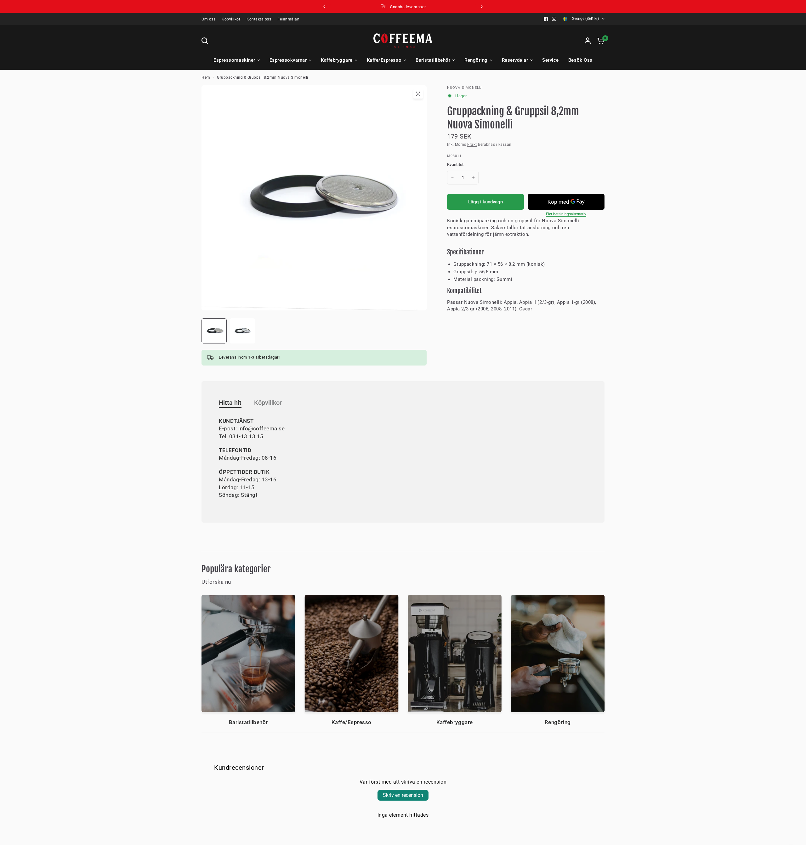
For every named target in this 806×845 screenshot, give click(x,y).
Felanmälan (288, 19)
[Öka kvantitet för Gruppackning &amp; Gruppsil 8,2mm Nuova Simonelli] (473, 177)
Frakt (472, 144)
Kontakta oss (259, 19)
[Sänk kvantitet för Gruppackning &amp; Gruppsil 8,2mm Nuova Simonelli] (452, 177)
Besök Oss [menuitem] (580, 60)
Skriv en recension (403, 795)
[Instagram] (554, 19)
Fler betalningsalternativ (566, 214)
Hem (206, 77)
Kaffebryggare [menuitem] (337, 60)
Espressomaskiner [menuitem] (234, 60)
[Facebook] (546, 19)
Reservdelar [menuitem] (515, 60)
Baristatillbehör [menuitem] (433, 60)
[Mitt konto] (588, 40)
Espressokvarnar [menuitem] (288, 60)
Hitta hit (230, 402)
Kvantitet (455, 164)
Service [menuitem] (550, 60)
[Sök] (206, 40)
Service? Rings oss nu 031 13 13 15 (408, 6)
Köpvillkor (231, 19)
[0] (599, 40)
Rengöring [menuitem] (476, 60)
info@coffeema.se (261, 428)
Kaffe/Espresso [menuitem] (384, 60)
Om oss (208, 19)
